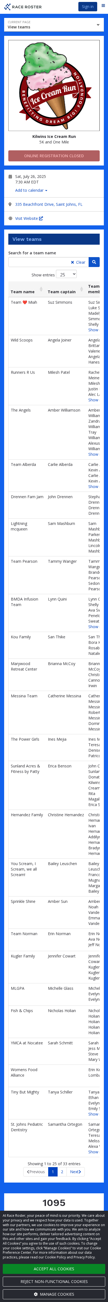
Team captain (62, 291)
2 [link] (62, 1171)
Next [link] (74, 1171)
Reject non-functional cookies (54, 1281)
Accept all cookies (54, 1268)
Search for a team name (32, 252)
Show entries (44, 275)
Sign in (88, 6)
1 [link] (53, 1171)
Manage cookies (56, 1294)
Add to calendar (30, 190)
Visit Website (27, 218)
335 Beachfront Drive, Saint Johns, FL (49, 204)
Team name (23, 291)
